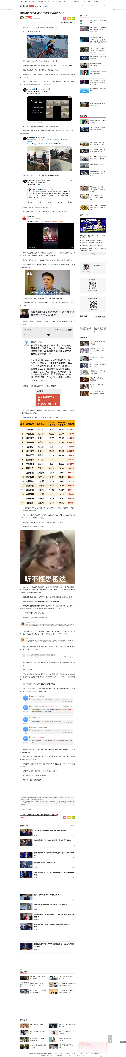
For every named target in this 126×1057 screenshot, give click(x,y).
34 (74, 845)
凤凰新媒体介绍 (31, 1053)
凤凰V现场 (84, 215)
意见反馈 (80, 1053)
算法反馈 (73, 826)
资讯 (26, 1)
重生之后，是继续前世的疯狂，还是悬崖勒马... (100, 329)
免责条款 (74, 1053)
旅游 (75, 1)
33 (74, 929)
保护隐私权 (67, 1053)
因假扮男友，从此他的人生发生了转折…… (86, 328)
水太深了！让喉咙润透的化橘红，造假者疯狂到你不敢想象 (38, 815)
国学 (82, 1)
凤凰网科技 (97, 265)
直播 (33, 1)
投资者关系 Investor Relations (44, 1053)
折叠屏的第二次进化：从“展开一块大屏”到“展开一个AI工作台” (93, 250)
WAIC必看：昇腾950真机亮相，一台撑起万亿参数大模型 (92, 236)
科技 (64, 1)
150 (74, 858)
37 (74, 900)
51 (74, 909)
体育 (49, 1)
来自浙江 (32, 18)
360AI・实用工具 (68, 22)
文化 (71, 1)
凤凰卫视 (38, 1)
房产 (60, 1)
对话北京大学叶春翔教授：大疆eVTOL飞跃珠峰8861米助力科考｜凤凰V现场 (92, 241)
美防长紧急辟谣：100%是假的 (44, 862)
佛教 (78, 1)
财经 (42, 1)
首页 (22, 1)
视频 (29, 1)
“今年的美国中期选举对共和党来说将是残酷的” (50, 830)
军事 (67, 1)
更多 (89, 1)
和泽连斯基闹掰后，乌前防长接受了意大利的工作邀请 (52, 840)
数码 (85, 1)
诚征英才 (61, 1053)
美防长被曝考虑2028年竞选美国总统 (46, 895)
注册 (94, 1)
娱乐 (46, 1)
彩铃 (101, 317)
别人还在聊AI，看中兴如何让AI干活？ (91, 245)
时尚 (53, 1)
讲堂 (96, 317)
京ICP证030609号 (94, 1053)
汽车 (57, 1)
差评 (25, 16)
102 (74, 867)
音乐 (99, 317)
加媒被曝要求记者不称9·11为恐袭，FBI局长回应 (50, 905)
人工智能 (41, 6)
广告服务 (55, 1053)
